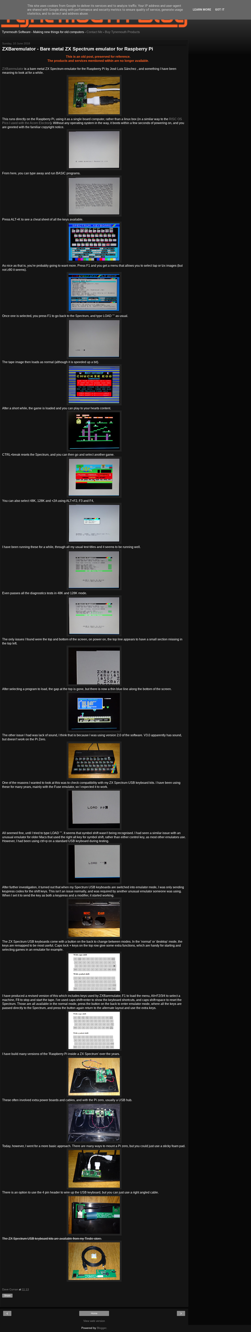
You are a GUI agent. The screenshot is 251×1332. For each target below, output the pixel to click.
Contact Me (94, 32)
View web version (94, 1320)
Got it (220, 9)
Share (7, 1295)
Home (94, 1313)
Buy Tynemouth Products (122, 32)
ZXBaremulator (12, 68)
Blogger (101, 1327)
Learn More (202, 9)
